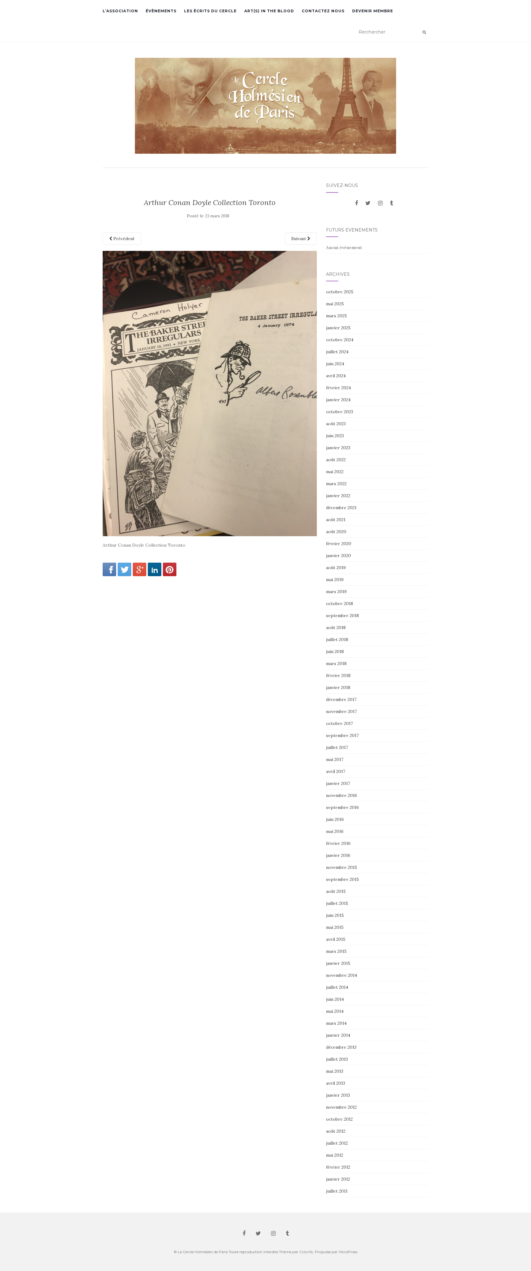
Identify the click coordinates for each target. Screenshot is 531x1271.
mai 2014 (335, 1011)
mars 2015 (336, 951)
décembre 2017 (341, 699)
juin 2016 (335, 819)
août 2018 (336, 627)
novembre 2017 (341, 711)
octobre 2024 (339, 339)
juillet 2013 (337, 1059)
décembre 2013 (341, 1047)
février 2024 (338, 387)
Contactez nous (323, 11)
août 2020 (336, 531)
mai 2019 (335, 579)
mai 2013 (334, 1071)
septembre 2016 (342, 807)
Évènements (161, 11)
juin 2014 (335, 999)
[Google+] (139, 569)
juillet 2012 (337, 1143)
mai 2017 (334, 759)
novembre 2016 (341, 795)
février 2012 (338, 1167)
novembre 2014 (341, 975)
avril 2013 (335, 1083)
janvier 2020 (338, 555)
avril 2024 (336, 375)
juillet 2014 (337, 987)
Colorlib (306, 1251)
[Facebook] (109, 569)
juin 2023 (335, 435)
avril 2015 (335, 939)
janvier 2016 (338, 855)
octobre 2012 (339, 1119)
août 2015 (336, 891)
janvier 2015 (338, 963)
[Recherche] (424, 32)
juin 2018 (335, 651)
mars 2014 (336, 1023)
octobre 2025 (339, 292)
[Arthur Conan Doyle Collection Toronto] (210, 393)
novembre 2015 (341, 867)
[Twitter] (124, 569)
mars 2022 (336, 483)
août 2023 (336, 423)
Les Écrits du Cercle (210, 11)
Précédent (123, 238)
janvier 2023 (338, 447)
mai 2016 (335, 831)
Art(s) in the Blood (269, 11)
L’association (120, 11)
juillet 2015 (337, 903)
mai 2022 (335, 471)
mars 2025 (336, 316)
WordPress (348, 1251)
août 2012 (335, 1131)
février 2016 (338, 843)
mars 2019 (336, 591)
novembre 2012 (341, 1107)
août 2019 (336, 567)
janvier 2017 (338, 783)
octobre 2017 (339, 723)
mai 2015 (335, 927)
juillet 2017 (337, 747)
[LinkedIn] (154, 569)
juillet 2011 (337, 1191)
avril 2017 (335, 771)
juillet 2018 (337, 639)
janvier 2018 (338, 687)
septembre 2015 (342, 879)
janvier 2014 (338, 1035)
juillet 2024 (337, 351)
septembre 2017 (342, 735)
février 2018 (338, 675)
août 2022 (336, 459)
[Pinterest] (169, 569)
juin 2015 (335, 915)
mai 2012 (334, 1155)
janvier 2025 (338, 328)
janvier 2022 (338, 495)
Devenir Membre (372, 11)
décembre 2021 (341, 507)
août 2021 (335, 519)
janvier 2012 (338, 1179)
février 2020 (338, 543)
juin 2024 (335, 363)
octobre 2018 (339, 603)
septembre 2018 (342, 615)
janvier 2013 (338, 1095)
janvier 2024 (338, 399)
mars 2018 (336, 663)
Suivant (299, 238)
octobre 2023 (339, 411)
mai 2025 (335, 304)
